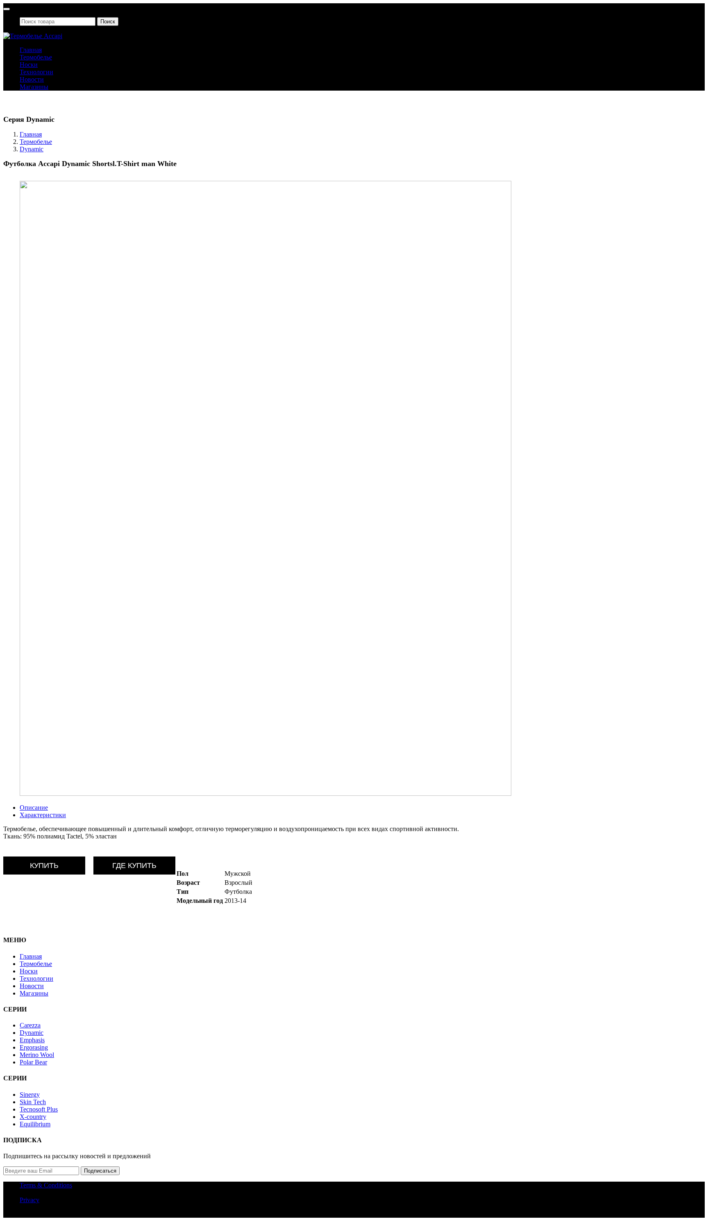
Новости (32, 79)
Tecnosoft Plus (39, 1109)
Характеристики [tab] (43, 814)
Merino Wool (37, 1054)
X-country (33, 1116)
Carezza (30, 1025)
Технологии (36, 71)
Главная (31, 49)
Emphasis (32, 1039)
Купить (44, 865)
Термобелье (36, 57)
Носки (29, 64)
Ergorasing (34, 1047)
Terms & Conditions (46, 1185)
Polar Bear (33, 1062)
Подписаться (100, 1171)
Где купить (134, 865)
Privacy (29, 1199)
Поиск (107, 21)
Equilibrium (35, 1124)
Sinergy (30, 1094)
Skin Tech (33, 1101)
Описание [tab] (34, 807)
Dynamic (31, 149)
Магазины (34, 86)
